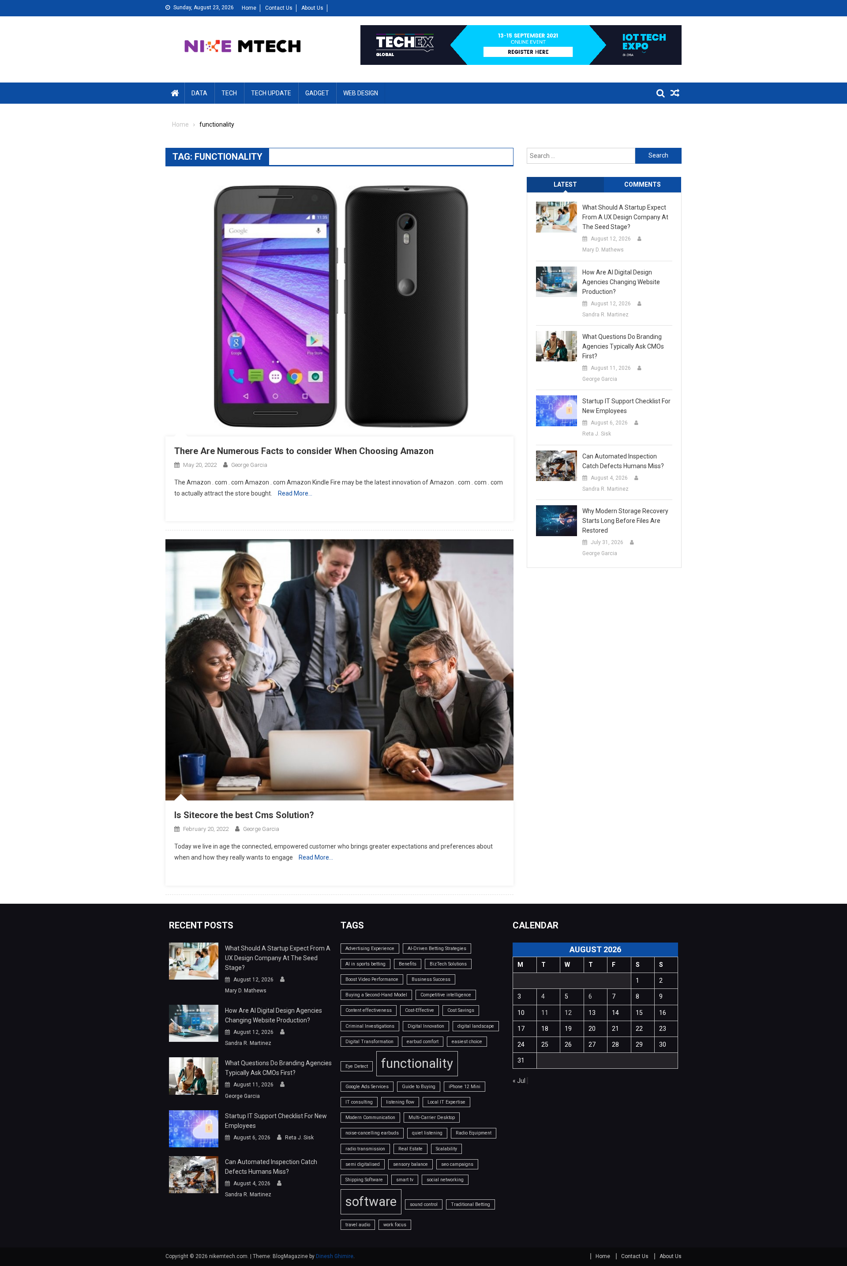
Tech (229, 93)
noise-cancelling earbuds (372, 1133)
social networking (445, 1180)
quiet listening (427, 1133)
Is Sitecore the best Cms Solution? (244, 815)
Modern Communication (370, 1117)
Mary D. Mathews (603, 250)
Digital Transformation (369, 1041)
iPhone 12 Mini (464, 1086)
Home (249, 8)
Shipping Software (364, 1180)
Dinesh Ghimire (334, 1256)
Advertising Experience (369, 948)
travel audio (357, 1225)
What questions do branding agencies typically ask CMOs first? (623, 346)
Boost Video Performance (371, 979)
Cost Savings (460, 1010)
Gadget (317, 93)
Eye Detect (356, 1066)
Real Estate (410, 1149)
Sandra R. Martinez (605, 315)
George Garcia (249, 465)
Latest (565, 184)
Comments (642, 184)
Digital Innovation (426, 1026)
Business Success (431, 979)
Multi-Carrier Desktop (432, 1117)
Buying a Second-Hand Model (376, 995)
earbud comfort (422, 1041)
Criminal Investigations (369, 1026)
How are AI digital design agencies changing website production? (621, 282)
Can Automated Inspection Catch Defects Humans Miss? (623, 461)
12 (568, 1012)
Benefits (407, 964)
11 (544, 1012)
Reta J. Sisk (596, 434)
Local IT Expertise (446, 1102)
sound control (424, 1204)
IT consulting (359, 1102)
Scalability (446, 1149)
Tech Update (271, 93)
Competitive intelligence (445, 995)
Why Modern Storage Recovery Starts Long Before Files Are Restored (625, 520)
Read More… (295, 493)
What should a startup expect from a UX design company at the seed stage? (625, 217)
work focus (394, 1225)
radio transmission (365, 1149)
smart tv (404, 1180)
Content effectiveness (368, 1010)
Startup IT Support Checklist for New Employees (626, 406)
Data (199, 93)
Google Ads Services (367, 1086)
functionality (417, 1063)
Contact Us (278, 8)
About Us (312, 8)
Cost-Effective (419, 1010)
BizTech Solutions (448, 964)
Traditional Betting (470, 1204)
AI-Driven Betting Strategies (437, 948)
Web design (360, 93)
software (371, 1201)
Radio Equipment (473, 1133)
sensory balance (410, 1164)
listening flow (400, 1102)
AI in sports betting (365, 964)
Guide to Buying (418, 1086)
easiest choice (467, 1041)
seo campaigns (457, 1164)
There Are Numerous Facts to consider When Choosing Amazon (304, 451)
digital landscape (475, 1026)
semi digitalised (362, 1164)
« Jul (519, 1080)
